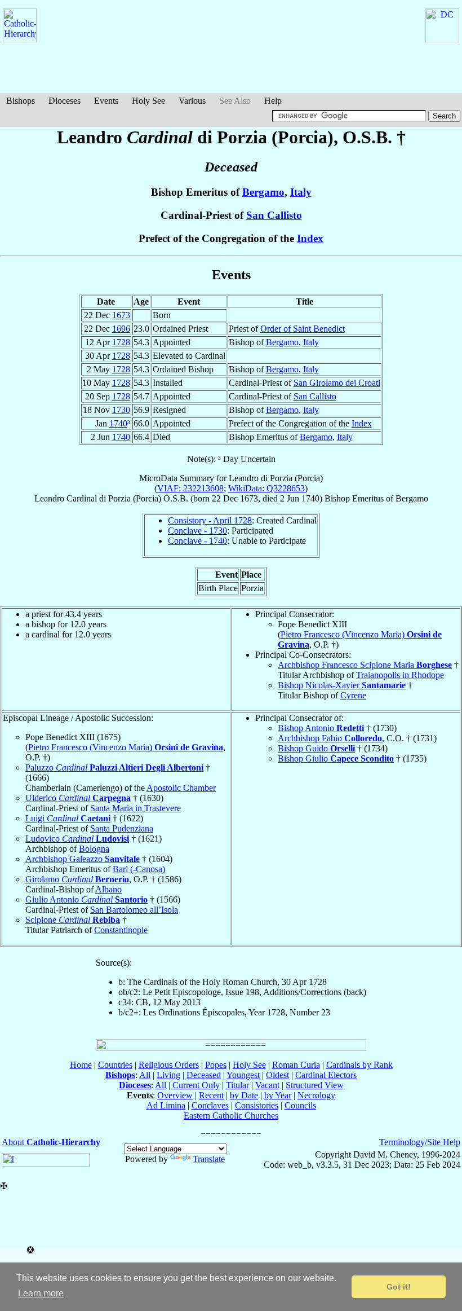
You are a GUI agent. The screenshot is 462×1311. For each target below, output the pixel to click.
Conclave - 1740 (197, 540)
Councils (300, 1105)
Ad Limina (165, 1105)
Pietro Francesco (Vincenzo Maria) (125, 747)
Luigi (67, 818)
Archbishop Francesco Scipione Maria (365, 665)
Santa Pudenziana (121, 828)
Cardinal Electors (326, 1075)
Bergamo (263, 192)
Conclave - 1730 (197, 530)
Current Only (196, 1085)
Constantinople (121, 930)
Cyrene (353, 695)
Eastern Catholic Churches (231, 1115)
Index (310, 238)
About (51, 1142)
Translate (209, 1159)
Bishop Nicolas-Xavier (342, 685)
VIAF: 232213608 (190, 488)
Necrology (316, 1095)
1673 (121, 315)
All (144, 1075)
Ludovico (77, 838)
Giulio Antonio (86, 899)
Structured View (315, 1085)
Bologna (94, 849)
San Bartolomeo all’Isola (134, 909)
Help (273, 100)
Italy (301, 192)
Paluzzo (114, 767)
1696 (121, 328)
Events (106, 100)
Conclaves (210, 1105)
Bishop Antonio (321, 728)
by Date (244, 1095)
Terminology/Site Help (419, 1142)
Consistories (256, 1105)
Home (81, 1065)
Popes (215, 1065)
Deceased (203, 1075)
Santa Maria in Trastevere (135, 808)
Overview (175, 1095)
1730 (121, 410)
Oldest (277, 1075)
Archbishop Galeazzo (82, 859)
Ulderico (78, 798)
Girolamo (77, 879)
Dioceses (64, 100)
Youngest (243, 1075)
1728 (121, 342)
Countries (115, 1065)
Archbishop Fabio (330, 738)
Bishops (20, 100)
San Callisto (274, 215)
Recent (211, 1095)
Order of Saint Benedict (302, 328)
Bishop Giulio (336, 758)
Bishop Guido (316, 748)
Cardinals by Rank (359, 1065)
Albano (108, 889)
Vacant (267, 1085)
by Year (277, 1095)
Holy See (148, 100)
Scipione (72, 920)
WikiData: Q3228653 (266, 488)
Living (168, 1075)
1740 (118, 423)
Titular (237, 1085)
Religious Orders (169, 1065)
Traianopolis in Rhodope (400, 675)
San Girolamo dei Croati (337, 383)
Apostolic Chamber (181, 788)
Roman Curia (296, 1065)
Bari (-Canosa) (139, 869)
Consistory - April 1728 (210, 520)
